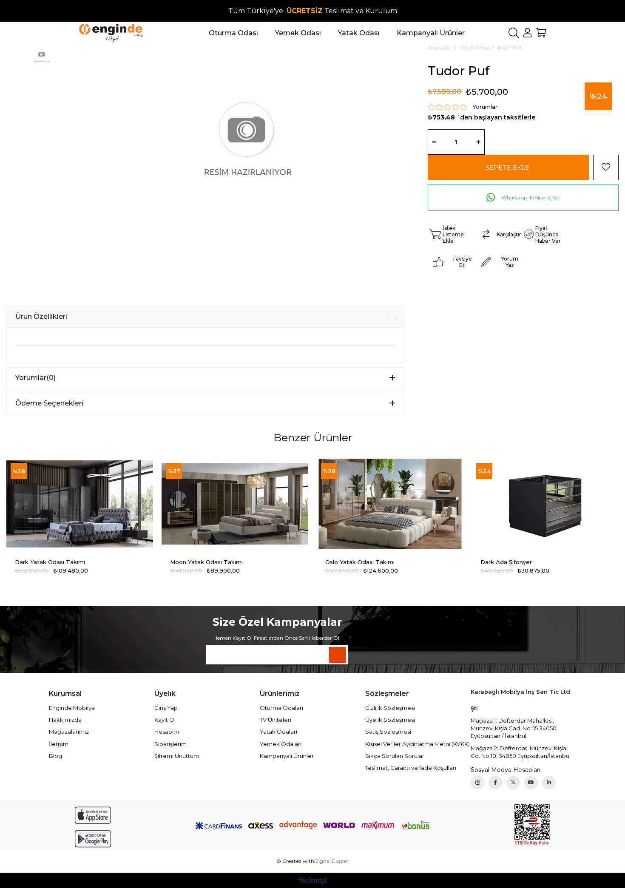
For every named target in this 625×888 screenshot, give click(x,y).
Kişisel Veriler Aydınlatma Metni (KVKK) (417, 743)
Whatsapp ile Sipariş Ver (530, 197)
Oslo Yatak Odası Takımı (360, 562)
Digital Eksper (331, 861)
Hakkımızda (65, 719)
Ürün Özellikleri (41, 316)
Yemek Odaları (280, 743)
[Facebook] (495, 782)
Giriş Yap (166, 707)
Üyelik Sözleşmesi (390, 719)
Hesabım (166, 731)
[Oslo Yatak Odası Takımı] (390, 504)
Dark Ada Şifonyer (506, 562)
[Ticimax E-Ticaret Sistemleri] (313, 881)
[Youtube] (531, 782)
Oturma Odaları (281, 707)
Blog (55, 755)
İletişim (58, 743)
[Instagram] (477, 782)
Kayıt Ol (165, 719)
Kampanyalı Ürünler (287, 755)
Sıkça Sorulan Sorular (394, 755)
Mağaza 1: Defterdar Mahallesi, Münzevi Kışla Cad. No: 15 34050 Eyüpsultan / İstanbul (514, 728)
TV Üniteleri (275, 719)
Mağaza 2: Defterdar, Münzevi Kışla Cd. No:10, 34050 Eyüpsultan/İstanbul (521, 752)
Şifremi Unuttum (176, 755)
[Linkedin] (549, 782)
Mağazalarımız (69, 731)
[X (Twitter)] (513, 782)
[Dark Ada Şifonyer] (545, 504)
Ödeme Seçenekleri (49, 403)
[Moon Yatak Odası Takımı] (235, 504)
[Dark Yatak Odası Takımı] (79, 504)
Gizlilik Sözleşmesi (390, 707)
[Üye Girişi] (527, 32)
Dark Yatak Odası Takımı (50, 562)
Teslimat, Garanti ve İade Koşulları (410, 767)
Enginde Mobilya (72, 707)
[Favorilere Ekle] (606, 167)
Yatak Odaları (278, 731)
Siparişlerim (170, 743)
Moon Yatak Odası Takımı (206, 562)
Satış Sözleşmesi (388, 731)
